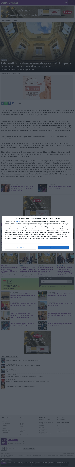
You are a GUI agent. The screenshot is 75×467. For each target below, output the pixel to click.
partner (18, 221)
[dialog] (37, 233)
